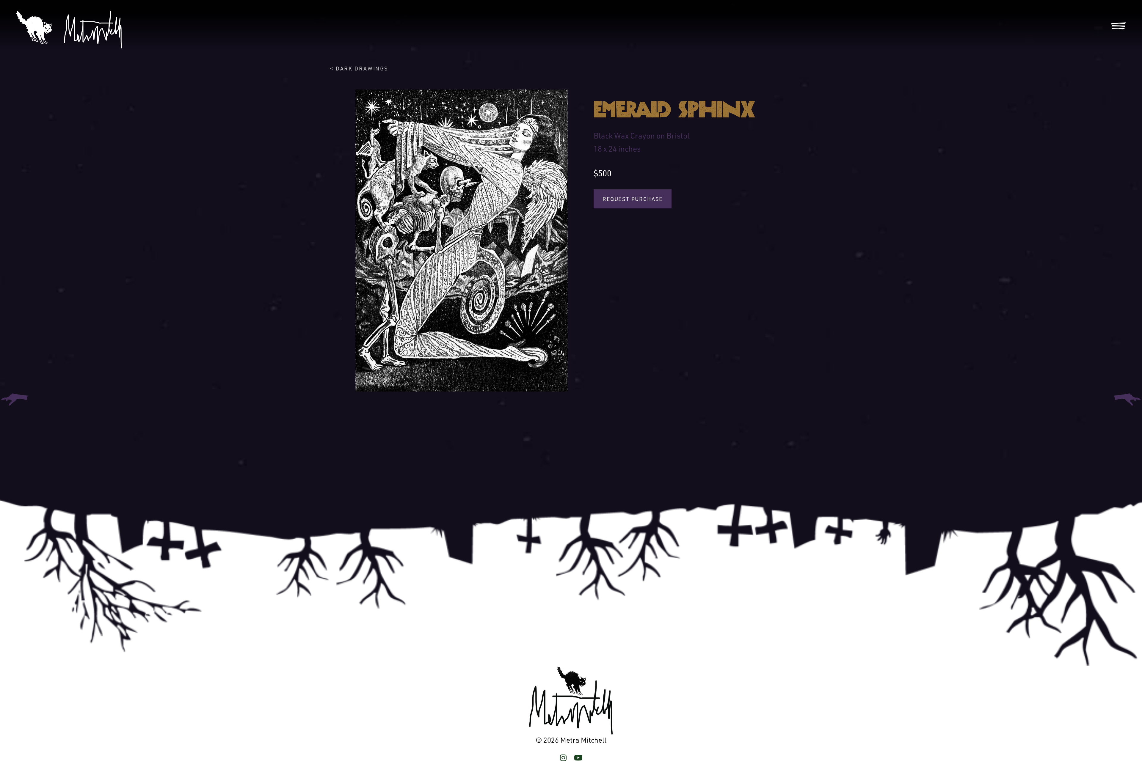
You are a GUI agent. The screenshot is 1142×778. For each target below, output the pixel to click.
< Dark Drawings (359, 68)
